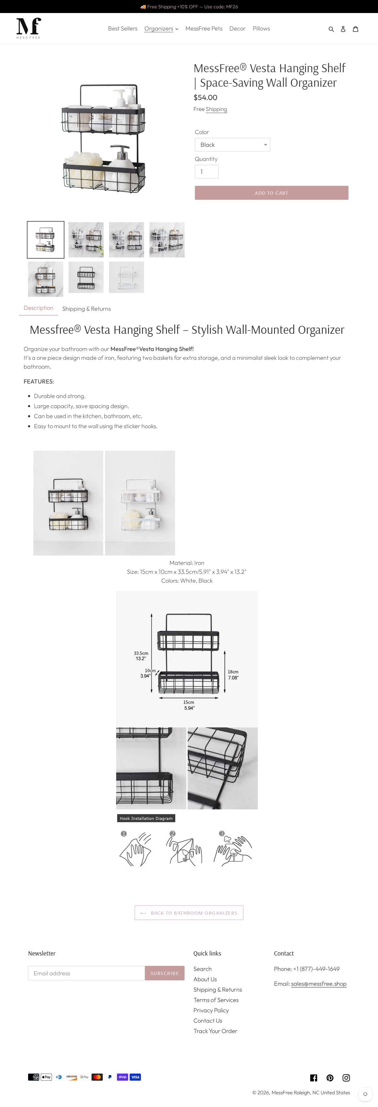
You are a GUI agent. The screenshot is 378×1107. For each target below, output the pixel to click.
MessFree (282, 1092)
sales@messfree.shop (319, 983)
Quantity (206, 158)
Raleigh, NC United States (322, 1092)
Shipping (216, 108)
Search (202, 968)
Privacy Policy (211, 1010)
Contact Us (207, 1020)
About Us (205, 979)
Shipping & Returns (217, 989)
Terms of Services (216, 999)
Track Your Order (215, 1031)
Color (202, 132)
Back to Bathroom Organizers (193, 912)
